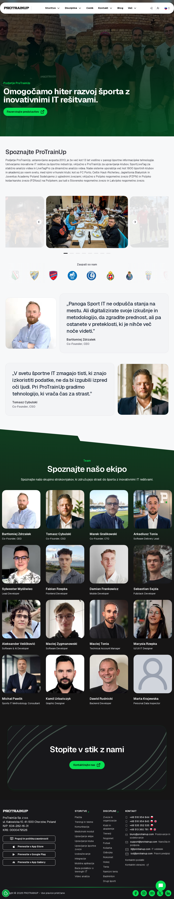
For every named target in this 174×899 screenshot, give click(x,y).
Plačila (78, 817)
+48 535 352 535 (139, 825)
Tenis (106, 866)
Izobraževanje (82, 853)
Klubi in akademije (108, 827)
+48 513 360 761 (139, 829)
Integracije (80, 858)
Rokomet (108, 857)
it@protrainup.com (147, 849)
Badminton (109, 876)
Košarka (107, 847)
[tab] (66, 253)
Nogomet (108, 838)
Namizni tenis (110, 871)
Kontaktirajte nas (84, 765)
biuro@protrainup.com (150, 836)
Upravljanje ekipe (84, 836)
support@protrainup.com (150, 843)
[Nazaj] (39, 222)
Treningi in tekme (84, 821)
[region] (87, 222)
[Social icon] (136, 893)
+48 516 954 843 (139, 821)
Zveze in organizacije (110, 819)
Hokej (106, 862)
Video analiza (82, 876)
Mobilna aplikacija (84, 863)
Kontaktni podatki (134, 859)
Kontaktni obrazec (135, 864)
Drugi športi (109, 881)
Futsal (106, 843)
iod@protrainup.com (150, 853)
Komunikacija (82, 826)
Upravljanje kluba (84, 841)
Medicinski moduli (84, 831)
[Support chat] (161, 886)
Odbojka (107, 852)
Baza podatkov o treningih (84, 870)
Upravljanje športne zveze (85, 847)
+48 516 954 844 (139, 817)
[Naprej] (135, 222)
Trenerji (107, 833)
